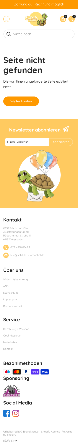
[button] (70, 19)
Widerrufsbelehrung (15, 279)
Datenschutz (10, 293)
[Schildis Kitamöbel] (36, 19)
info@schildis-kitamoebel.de (27, 255)
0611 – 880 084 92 (20, 247)
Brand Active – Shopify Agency (41, 431)
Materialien (10, 342)
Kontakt (8, 348)
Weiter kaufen (21, 101)
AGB (5, 286)
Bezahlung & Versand (16, 329)
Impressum (10, 299)
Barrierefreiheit (12, 306)
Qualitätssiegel (12, 335)
